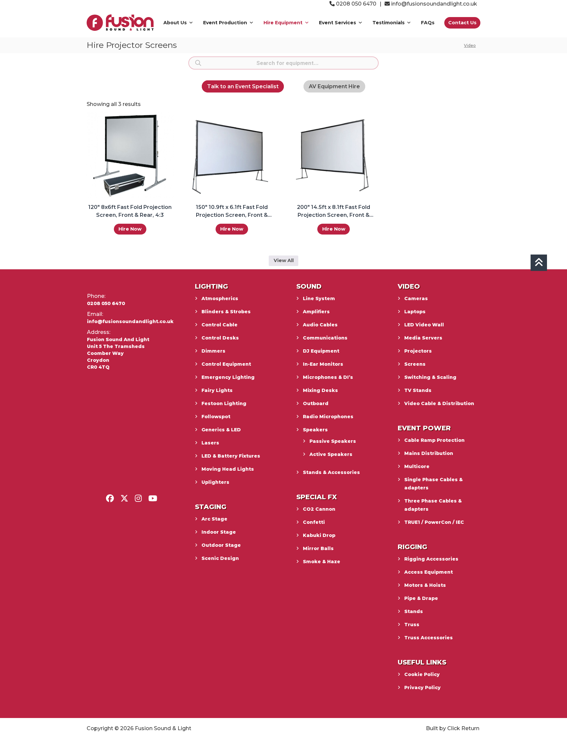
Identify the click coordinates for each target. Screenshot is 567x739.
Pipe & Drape (421, 598)
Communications (325, 338)
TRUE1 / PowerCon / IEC (434, 522)
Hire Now (129, 229)
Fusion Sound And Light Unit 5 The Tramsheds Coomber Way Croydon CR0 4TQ (118, 353)
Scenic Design (220, 558)
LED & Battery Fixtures (230, 456)
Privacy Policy (422, 687)
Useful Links (422, 662)
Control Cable (219, 325)
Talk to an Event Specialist (243, 86)
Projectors (418, 351)
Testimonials (388, 23)
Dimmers (213, 351)
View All (284, 260)
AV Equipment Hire (334, 86)
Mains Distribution (428, 453)
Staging (210, 507)
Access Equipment (428, 572)
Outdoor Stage (221, 545)
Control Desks (220, 338)
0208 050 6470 (355, 4)
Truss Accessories (428, 638)
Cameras (416, 298)
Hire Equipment (283, 23)
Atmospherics (219, 298)
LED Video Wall (424, 325)
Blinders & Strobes (226, 312)
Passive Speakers (332, 441)
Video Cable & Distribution (439, 403)
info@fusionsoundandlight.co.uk (434, 4)
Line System (319, 298)
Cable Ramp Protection (434, 440)
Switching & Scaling (430, 377)
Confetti (314, 522)
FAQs (427, 23)
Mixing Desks (320, 390)
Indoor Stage (218, 532)
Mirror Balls (318, 548)
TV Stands (417, 390)
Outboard (315, 403)
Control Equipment (226, 364)
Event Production (225, 23)
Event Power (424, 428)
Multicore (417, 466)
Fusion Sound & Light (163, 728)
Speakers (315, 430)
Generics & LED (221, 430)
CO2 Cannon (319, 509)
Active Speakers (330, 454)
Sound (309, 286)
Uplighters (215, 482)
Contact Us (462, 23)
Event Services (337, 23)
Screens (415, 364)
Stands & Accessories (331, 472)
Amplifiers (316, 312)
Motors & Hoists (425, 585)
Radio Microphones (328, 417)
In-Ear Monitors (323, 364)
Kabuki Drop (319, 535)
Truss (411, 624)
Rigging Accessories (431, 559)
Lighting (211, 286)
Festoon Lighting (223, 403)
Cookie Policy (422, 674)
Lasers (210, 443)
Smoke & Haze (321, 562)
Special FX (316, 497)
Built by (436, 728)
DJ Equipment (321, 351)
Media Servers (423, 338)
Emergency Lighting (228, 377)
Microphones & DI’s (328, 377)
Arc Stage (214, 519)
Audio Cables (320, 325)
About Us (175, 23)
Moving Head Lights (227, 469)
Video (470, 45)
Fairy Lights (217, 390)
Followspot (215, 417)
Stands (413, 611)
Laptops (415, 312)
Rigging (412, 547)
